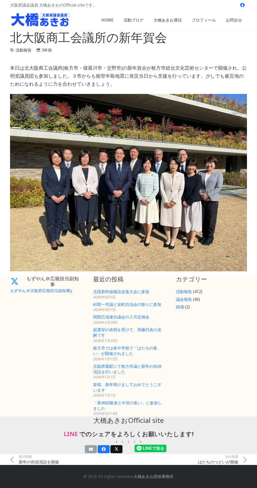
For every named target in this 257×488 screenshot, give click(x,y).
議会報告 (184, 299)
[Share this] (104, 449)
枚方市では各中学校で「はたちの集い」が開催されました (125, 350)
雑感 (180, 307)
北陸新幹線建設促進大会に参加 (121, 291)
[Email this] (91, 449)
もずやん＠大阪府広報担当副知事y (41, 290)
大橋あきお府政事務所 (154, 476)
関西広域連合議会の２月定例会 (121, 317)
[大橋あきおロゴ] (40, 20)
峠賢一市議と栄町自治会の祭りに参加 (127, 304)
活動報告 (24, 50)
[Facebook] (242, 5)
